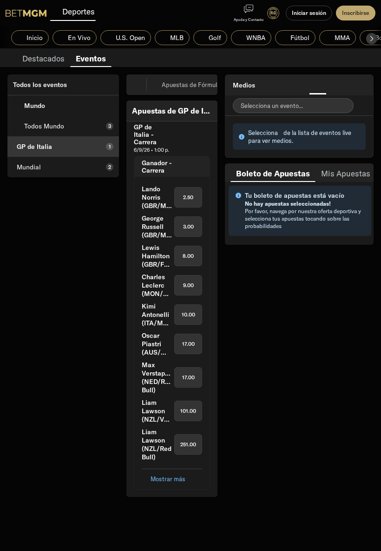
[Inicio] (26, 13)
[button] (371, 38)
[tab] (43, 57)
